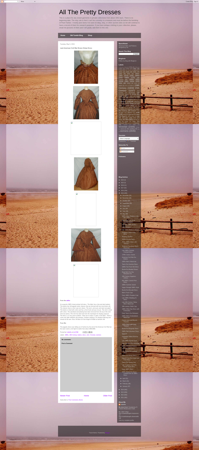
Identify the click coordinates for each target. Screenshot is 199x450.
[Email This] (84, 332)
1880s (137, 75)
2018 (122, 185)
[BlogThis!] (86, 332)
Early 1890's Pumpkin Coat (130, 295)
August (125, 206)
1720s (125, 67)
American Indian (124, 94)
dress (84, 335)
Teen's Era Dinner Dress (129, 355)
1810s (120, 72)
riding (132, 116)
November (126, 198)
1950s (135, 83)
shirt (134, 118)
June (124, 211)
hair (136, 105)
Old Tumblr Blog (76, 35)
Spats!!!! (124, 334)
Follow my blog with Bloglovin (127, 61)
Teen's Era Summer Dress (130, 264)
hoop (125, 107)
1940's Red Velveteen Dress (130, 331)
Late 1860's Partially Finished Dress (128, 251)
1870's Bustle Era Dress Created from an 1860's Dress (129, 373)
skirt (88, 335)
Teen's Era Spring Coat (129, 362)
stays (134, 121)
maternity (130, 109)
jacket (130, 107)
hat (120, 107)
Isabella (123, 404)
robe (138, 116)
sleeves (135, 119)
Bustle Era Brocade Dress (130, 290)
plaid (138, 114)
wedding (132, 129)
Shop (90, 35)
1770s (127, 68)
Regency (124, 116)
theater (129, 123)
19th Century (73, 335)
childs (123, 98)
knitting (123, 109)
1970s (126, 85)
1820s (127, 72)
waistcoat (123, 129)
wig (138, 129)
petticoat (130, 114)
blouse (134, 94)
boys (131, 96)
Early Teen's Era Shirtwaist (130, 313)
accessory (132, 92)
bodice (80, 335)
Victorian (92, 335)
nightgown (134, 110)
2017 (122, 188)
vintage (137, 127)
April (124, 378)
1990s (131, 85)
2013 (122, 392)
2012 (122, 395)
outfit (137, 112)
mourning (124, 111)
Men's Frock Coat (127, 292)
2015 (122, 193)
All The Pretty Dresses (90, 12)
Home (63, 35)
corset (123, 99)
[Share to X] (88, 332)
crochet (137, 99)
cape (138, 96)
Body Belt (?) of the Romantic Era (128, 273)
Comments (124, 151)
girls (135, 104)
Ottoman (129, 112)
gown (127, 106)
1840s (120, 74)
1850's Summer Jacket (129, 285)
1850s (128, 74)
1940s (128, 83)
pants (124, 114)
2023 (122, 182)
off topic (121, 112)
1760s (120, 68)
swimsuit (121, 123)
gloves (120, 105)
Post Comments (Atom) (76, 400)
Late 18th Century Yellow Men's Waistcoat (129, 303)
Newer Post (65, 396)
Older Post (107, 396)
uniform (125, 124)
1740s (130, 67)
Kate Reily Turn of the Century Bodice (128, 221)
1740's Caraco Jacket (128, 254)
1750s (136, 67)
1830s (135, 72)
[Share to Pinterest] (91, 332)
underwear (136, 123)
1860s (67, 335)
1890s (126, 77)
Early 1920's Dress (127, 369)
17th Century (128, 70)
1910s (121, 81)
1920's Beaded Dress (128, 348)
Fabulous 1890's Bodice (129, 224)
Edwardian (125, 104)
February (125, 383)
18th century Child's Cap (129, 306)
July (124, 208)
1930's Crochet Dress (128, 239)
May (124, 214)
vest (134, 124)
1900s (131, 79)
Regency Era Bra (127, 236)
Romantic (125, 118)
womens (98, 335)
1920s (132, 81)
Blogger (107, 433)
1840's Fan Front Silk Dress (130, 267)
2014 (122, 389)
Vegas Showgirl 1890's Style (130, 287)
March (125, 381)
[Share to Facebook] (90, 332)
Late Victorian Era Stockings (130, 343)
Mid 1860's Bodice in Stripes (130, 230)
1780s (134, 69)
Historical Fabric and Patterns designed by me (128, 46)
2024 (122, 180)
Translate (133, 141)
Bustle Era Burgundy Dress (130, 328)
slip (120, 121)
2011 (122, 397)
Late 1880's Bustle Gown (129, 340)
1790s (120, 70)
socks (126, 121)
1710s (120, 67)
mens (137, 109)
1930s (120, 83)
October (125, 200)
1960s (120, 85)
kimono (137, 107)
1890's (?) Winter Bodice (129, 346)
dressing (136, 102)
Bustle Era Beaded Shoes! (130, 269)
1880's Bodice (126, 227)
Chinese (131, 97)
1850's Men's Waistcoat (129, 261)
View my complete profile (126, 420)
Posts (123, 148)
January (125, 386)
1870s (126, 75)
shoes (120, 119)
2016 (122, 190)
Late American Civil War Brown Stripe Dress (129, 365)
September (126, 203)
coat (138, 98)
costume (130, 99)
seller (68, 300)
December (126, 195)
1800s (135, 70)
